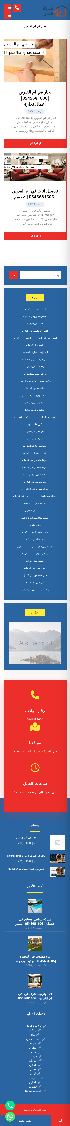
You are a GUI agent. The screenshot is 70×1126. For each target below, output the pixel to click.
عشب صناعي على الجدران (35, 503)
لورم (33, 1073)
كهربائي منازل (42, 553)
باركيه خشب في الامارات (35, 373)
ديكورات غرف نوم (22, 417)
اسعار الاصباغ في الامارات (34, 316)
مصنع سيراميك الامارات (34, 582)
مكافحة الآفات (32, 1026)
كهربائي (17, 546)
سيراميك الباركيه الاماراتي (34, 445)
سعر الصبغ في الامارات (34, 431)
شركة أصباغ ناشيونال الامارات (34, 488)
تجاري (32, 1048)
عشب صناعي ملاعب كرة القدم (34, 517)
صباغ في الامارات (21, 496)
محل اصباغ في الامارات (34, 568)
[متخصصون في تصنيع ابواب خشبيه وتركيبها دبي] (54, 10)
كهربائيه (23, 553)
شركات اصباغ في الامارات (34, 452)
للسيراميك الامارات (34, 560)
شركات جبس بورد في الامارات (34, 474)
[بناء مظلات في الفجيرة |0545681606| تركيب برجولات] (35, 943)
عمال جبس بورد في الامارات (42, 546)
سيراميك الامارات (35, 438)
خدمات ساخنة (33, 1091)
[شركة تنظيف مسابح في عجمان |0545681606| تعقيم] (35, 906)
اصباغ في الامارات (35, 323)
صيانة (33, 1043)
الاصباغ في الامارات (48, 337)
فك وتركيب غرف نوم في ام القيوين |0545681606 (35, 996)
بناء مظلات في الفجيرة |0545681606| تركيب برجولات (35, 958)
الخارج (33, 1065)
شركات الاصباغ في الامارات (34, 467)
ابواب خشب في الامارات (35, 309)
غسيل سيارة (32, 1039)
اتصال (32, 1069)
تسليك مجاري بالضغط (35, 409)
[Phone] (10, 1105)
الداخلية (32, 1061)
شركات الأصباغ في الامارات (34, 460)
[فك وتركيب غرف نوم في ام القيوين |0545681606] (35, 981)
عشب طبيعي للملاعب (35, 539)
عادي (33, 1052)
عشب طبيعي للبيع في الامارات (34, 532)
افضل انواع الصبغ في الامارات (35, 330)
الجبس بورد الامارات (22, 337)
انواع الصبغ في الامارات (34, 366)
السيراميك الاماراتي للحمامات (34, 359)
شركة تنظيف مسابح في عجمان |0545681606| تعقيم (35, 921)
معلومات (33, 1078)
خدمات (33, 1056)
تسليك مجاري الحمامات (34, 388)
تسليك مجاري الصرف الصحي (35, 395)
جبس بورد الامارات (47, 417)
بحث (13, 275)
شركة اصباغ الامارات (47, 496)
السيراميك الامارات (34, 345)
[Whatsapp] (10, 1117)
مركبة (32, 1030)
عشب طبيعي (35, 524)
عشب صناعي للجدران (35, 510)
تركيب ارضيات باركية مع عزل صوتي (35, 381)
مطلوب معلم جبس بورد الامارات (34, 589)
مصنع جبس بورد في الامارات (34, 575)
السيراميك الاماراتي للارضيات (35, 352)
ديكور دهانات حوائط (34, 424)
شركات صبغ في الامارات (35, 481)
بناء (33, 1035)
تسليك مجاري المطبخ (34, 402)
